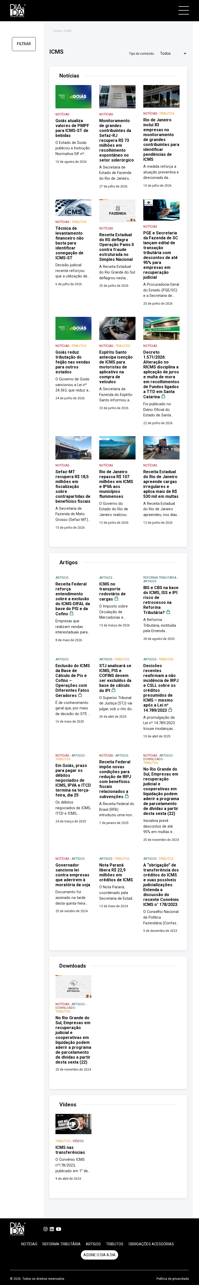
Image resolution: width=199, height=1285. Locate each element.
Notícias (29, 1244)
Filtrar (24, 44)
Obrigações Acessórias (151, 1244)
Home (57, 31)
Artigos (93, 1244)
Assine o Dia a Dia (99, 1255)
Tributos (114, 1244)
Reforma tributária (61, 1244)
